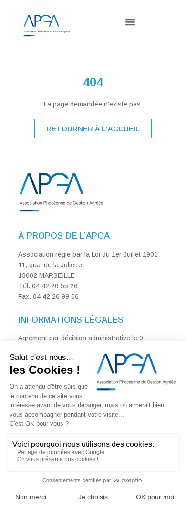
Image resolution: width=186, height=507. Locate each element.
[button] (130, 22)
